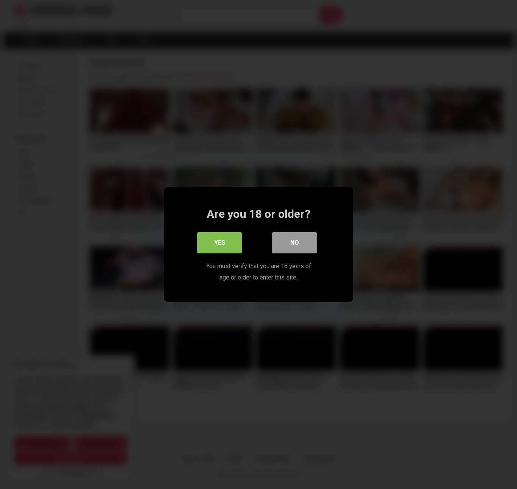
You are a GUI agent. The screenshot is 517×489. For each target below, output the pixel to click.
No (294, 242)
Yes (219, 242)
